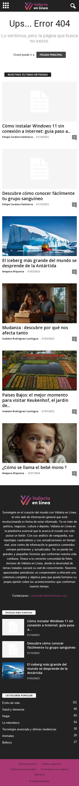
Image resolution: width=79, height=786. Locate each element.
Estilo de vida (11, 703)
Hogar (6, 716)
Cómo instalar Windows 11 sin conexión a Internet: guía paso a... (36, 128)
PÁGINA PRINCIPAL (51, 55)
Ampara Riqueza (13, 271)
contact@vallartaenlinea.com (48, 595)
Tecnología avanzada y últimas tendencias (29, 729)
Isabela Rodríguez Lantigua (20, 338)
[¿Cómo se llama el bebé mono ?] (39, 443)
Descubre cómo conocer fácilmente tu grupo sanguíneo (38, 195)
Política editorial (51, 764)
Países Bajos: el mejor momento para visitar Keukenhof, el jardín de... (35, 400)
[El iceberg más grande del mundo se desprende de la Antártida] (39, 236)
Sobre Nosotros (27, 764)
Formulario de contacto (55, 769)
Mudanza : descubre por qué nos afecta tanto (35, 330)
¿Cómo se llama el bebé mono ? (34, 467)
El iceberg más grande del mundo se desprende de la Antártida (39, 263)
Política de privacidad (23, 769)
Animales (8, 736)
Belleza (7, 742)
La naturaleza (10, 722)
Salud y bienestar (13, 709)
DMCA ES (39, 774)
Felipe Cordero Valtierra (17, 136)
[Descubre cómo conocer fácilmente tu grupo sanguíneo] (39, 169)
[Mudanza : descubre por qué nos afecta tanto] (39, 303)
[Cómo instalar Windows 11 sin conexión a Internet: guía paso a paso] (39, 102)
